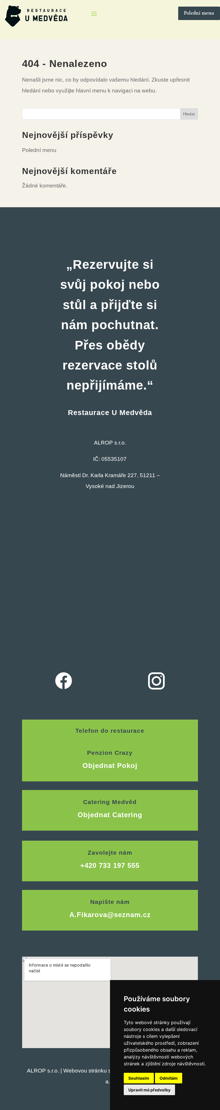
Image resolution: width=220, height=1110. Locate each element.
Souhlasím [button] (138, 1078)
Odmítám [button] (169, 1078)
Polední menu (199, 13)
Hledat (189, 114)
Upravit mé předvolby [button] (149, 1089)
